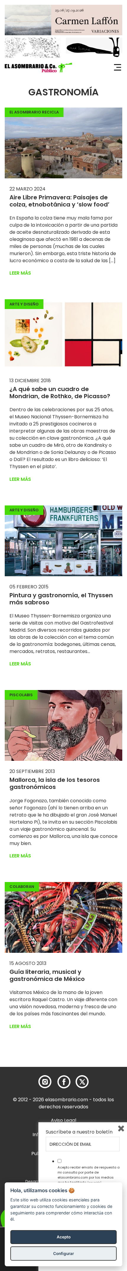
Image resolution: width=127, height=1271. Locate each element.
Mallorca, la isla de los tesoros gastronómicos (54, 783)
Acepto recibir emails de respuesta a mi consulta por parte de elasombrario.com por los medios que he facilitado (89, 1174)
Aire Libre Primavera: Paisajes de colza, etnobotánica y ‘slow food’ (59, 201)
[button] (38, 67)
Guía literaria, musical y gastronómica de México (47, 975)
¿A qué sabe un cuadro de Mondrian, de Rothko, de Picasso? (59, 392)
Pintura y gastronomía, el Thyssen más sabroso (61, 598)
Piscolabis (21, 695)
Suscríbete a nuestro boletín (79, 1132)
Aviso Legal (63, 1120)
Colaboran (21, 886)
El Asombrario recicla (34, 112)
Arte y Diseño (24, 304)
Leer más (20, 273)
